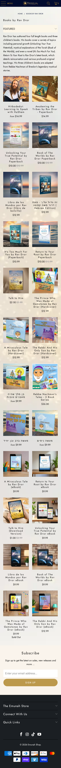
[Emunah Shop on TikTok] (33, 734)
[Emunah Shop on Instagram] (27, 734)
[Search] (48, 3)
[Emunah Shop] (30, 3)
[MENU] (1, 3)
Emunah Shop (34, 744)
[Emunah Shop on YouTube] (39, 734)
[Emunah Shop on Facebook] (21, 734)
